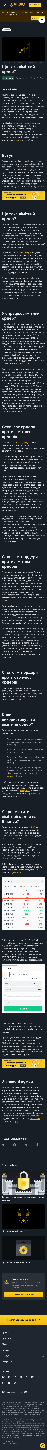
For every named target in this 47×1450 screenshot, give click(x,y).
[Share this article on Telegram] (25, 1144)
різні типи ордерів (18, 442)
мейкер (17, 140)
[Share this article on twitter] (3, 1144)
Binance (28, 844)
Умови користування (13, 1435)
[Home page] (17, 5)
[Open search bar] (26, 5)
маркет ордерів (23, 123)
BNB (37, 335)
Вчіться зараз (38, 18)
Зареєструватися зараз (24, 1294)
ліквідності (25, 790)
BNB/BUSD (18, 872)
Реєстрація (35, 5)
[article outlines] (41, 20)
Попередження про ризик (30, 1435)
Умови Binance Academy (10, 1437)
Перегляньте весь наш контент (21, 1320)
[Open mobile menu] (43, 5)
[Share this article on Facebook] (14, 1144)
